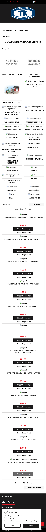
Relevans (14, 204)
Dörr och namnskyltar (34, 76)
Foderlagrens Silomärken (12, 162)
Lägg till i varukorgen (23, 229)
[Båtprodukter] (12, 134)
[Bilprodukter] (12, 167)
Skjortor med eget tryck (34, 86)
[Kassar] (34, 167)
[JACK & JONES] (34, 194)
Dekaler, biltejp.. (34, 147)
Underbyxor (11, 190)
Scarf (11, 198)
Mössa (34, 178)
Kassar (34, 171)
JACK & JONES (34, 198)
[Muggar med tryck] (12, 118)
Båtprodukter (12, 138)
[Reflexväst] (34, 186)
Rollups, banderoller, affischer (11, 150)
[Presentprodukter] (34, 118)
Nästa (30, 483)
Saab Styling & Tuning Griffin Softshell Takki (23, 239)
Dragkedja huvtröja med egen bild (23, 462)
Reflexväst (34, 190)
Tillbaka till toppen (34, 488)
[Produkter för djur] (12, 126)
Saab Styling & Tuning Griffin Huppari (23, 373)
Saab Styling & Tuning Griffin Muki (23, 262)
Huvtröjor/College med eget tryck (12, 113)
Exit (13, 526)
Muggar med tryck (11, 122)
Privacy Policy (31, 521)
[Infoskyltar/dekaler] (34, 126)
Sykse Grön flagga (34, 159)
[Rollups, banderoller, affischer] (12, 144)
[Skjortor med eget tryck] (34, 81)
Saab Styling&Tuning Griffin (23, 395)
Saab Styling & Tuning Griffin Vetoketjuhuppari (23, 352)
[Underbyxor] (12, 186)
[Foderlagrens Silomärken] (12, 156)
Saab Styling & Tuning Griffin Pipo (23, 306)
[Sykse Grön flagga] (34, 155)
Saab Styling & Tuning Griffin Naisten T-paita (23, 217)
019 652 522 (14, 2)
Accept (31, 526)
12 (24, 483)
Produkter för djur (12, 130)
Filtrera (36, 204)
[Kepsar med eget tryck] (34, 106)
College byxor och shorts (11, 181)
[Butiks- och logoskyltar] (34, 134)
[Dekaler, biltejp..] (34, 143)
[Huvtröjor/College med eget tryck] (12, 107)
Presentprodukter (34, 122)
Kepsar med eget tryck (34, 110)
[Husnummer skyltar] (12, 90)
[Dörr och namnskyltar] (34, 62)
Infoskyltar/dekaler (34, 130)
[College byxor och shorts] (12, 176)
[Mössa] (34, 175)
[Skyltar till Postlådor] (12, 62)
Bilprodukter (12, 171)
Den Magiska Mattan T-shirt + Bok (23, 417)
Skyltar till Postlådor (12, 75)
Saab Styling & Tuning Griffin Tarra (23, 284)
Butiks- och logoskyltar (34, 139)
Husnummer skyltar (11, 102)
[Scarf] (12, 194)
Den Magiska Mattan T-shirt (23, 440)
